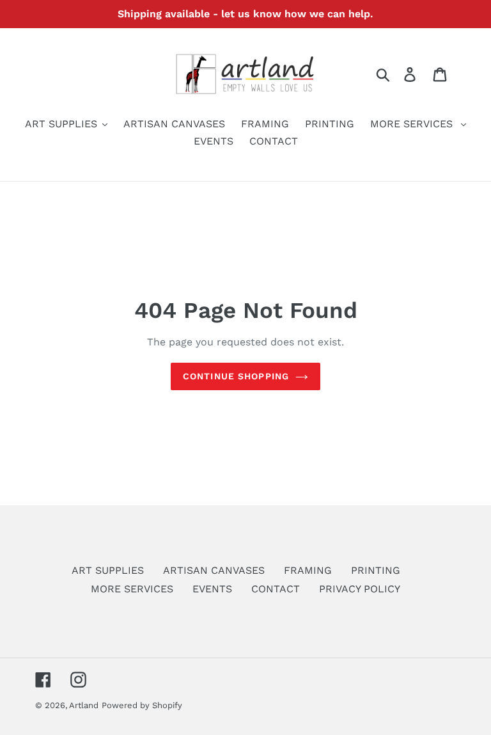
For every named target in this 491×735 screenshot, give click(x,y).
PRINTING (375, 570)
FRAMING (308, 570)
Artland (83, 705)
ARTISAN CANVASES (214, 570)
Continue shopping (236, 376)
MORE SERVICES (132, 589)
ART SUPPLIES (108, 570)
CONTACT (275, 589)
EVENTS (212, 589)
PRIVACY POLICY (359, 589)
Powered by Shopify (142, 705)
